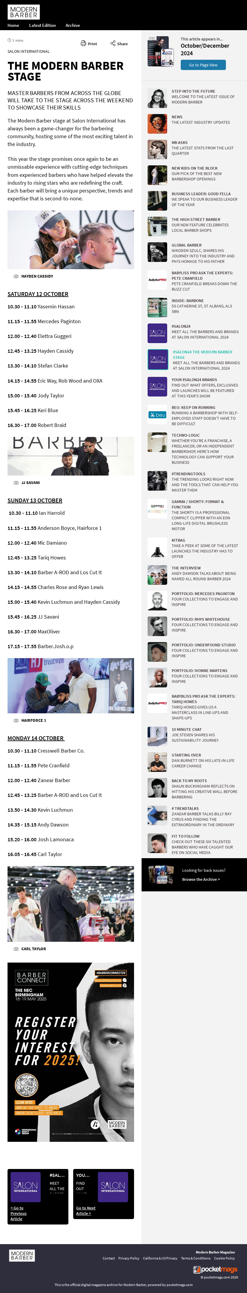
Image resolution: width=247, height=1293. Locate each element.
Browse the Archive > (201, 879)
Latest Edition (42, 25)
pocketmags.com (217, 1277)
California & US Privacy (160, 1258)
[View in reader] (158, 65)
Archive (73, 25)
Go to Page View (203, 65)
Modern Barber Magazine (215, 1252)
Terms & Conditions (196, 1258)
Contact (109, 1258)
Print (91, 43)
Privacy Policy (128, 1258)
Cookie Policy (224, 1258)
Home (13, 25)
